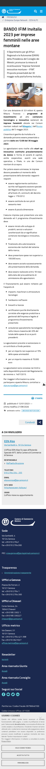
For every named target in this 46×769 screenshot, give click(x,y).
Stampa (38, 398)
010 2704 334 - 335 (13, 473)
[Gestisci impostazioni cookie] (44, 384)
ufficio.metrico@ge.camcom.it (15, 643)
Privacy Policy (6, 741)
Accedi (4, 671)
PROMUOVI (12, 17)
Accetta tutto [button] (23, 755)
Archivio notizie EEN (30, 410)
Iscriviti (5, 659)
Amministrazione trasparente (17, 573)
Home (3, 17)
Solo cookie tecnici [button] (23, 748)
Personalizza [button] (23, 763)
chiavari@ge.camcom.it (12, 619)
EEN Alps (9, 441)
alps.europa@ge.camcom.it (15, 385)
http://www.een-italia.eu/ (15, 487)
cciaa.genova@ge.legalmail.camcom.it (23, 553)
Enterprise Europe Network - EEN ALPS (21, 20)
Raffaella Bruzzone (15, 463)
